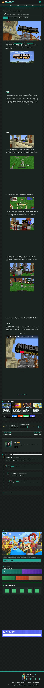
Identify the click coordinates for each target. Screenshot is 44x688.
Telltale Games (30, 42)
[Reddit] (32, 679)
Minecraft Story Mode (18, 42)
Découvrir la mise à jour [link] (22, 560)
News (3, 5)
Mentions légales (24, 682)
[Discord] (41, 679)
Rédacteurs (18, 682)
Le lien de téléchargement (22, 394)
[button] (26, 17)
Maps (40, 5)
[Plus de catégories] (39, 427)
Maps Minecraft (23, 426)
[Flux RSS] (36, 679)
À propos (13, 682)
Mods (18, 5)
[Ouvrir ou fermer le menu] (40, 2)
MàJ (11, 5)
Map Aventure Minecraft (32, 426)
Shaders (25, 5)
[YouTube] (39, 679)
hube (15, 442)
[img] (6, 590)
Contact (29, 682)
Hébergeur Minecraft (36, 682)
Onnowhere (12, 94)
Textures (33, 5)
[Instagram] (34, 679)
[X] (27, 679)
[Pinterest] (30, 679)
